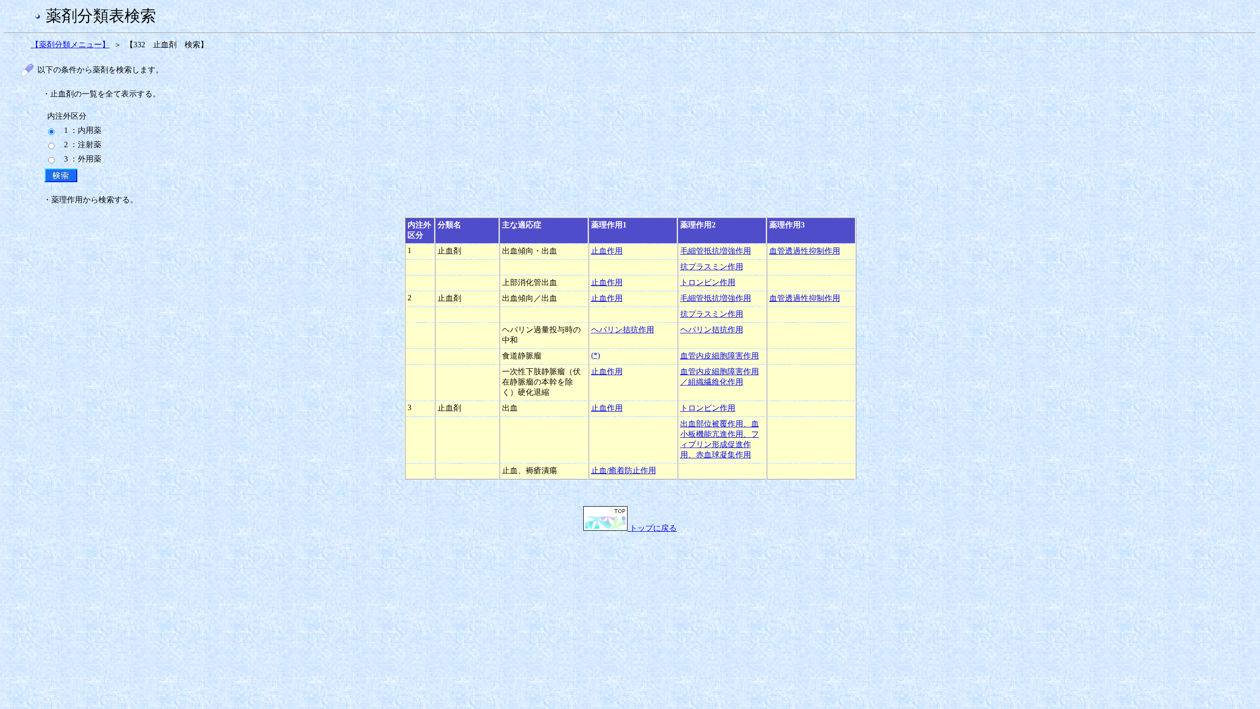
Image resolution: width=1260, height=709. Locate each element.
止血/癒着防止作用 (623, 470)
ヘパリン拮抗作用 (622, 329)
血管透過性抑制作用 (804, 251)
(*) (595, 355)
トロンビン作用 (707, 282)
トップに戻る (652, 528)
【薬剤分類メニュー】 (70, 44)
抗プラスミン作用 (711, 266)
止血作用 (607, 251)
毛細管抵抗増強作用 (715, 251)
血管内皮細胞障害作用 (719, 356)
